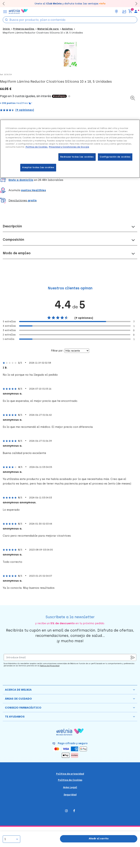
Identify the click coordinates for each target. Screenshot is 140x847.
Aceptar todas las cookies (38, 167)
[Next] (134, 3)
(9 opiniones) (24, 110)
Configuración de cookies (115, 157)
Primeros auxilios (24, 28)
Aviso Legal (70, 787)
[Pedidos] (124, 11)
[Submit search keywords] (6, 19)
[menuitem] (135, 11)
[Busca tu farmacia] (116, 11)
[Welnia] (18, 11)
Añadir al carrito (98, 838)
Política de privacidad (70, 773)
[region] (70, 148)
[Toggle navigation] (5, 11)
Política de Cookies (70, 780)
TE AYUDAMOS (15, 716)
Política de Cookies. (36, 147)
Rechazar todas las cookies (77, 157)
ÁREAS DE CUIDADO (18, 698)
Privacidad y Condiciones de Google (69, 147)
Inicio (6, 28)
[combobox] (70, 19)
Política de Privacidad (49, 666)
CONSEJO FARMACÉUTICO (23, 707)
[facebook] (74, 811)
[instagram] (66, 811)
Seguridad (70, 794)
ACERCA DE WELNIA (18, 689)
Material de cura (48, 28)
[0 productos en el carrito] (130, 11)
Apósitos (67, 28)
